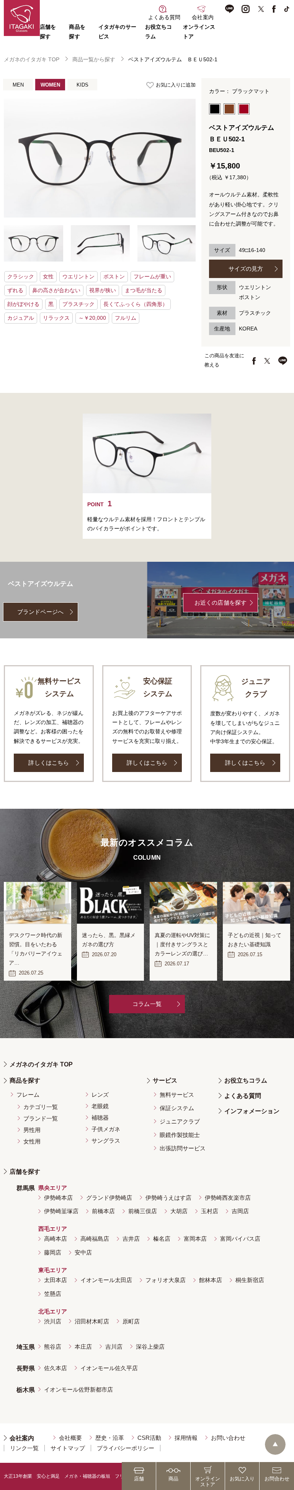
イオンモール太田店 (106, 1280)
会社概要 (70, 1437)
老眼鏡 (100, 1106)
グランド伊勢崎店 (109, 1197)
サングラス (105, 1140)
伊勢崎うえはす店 (168, 1197)
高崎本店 (55, 1238)
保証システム (177, 1108)
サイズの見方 (246, 268)
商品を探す (25, 1080)
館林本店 (210, 1280)
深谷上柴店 (150, 1346)
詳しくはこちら (48, 762)
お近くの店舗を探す (220, 602)
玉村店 (209, 1211)
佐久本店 (55, 1368)
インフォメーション (251, 1111)
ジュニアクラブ (180, 1121)
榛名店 (161, 1238)
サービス (165, 1080)
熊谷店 (52, 1346)
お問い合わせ (228, 1437)
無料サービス (177, 1094)
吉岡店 (240, 1211)
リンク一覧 (24, 1448)
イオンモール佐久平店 (109, 1368)
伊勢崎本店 (58, 1197)
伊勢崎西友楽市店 (228, 1197)
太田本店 (55, 1280)
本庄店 (83, 1346)
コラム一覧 (147, 1004)
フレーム (27, 1094)
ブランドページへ (40, 611)
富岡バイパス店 (240, 1238)
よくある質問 (242, 1096)
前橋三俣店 (142, 1211)
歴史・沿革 (109, 1437)
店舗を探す (25, 1171)
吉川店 (113, 1346)
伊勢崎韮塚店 (61, 1211)
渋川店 (52, 1321)
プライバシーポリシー (125, 1448)
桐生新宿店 (249, 1280)
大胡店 (179, 1211)
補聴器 (100, 1117)
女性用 (32, 1141)
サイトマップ (68, 1448)
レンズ (100, 1094)
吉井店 (131, 1238)
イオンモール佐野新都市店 (78, 1389)
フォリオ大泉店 (165, 1280)
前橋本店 (103, 1211)
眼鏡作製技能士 (180, 1135)
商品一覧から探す (93, 59)
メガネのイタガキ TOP (31, 59)
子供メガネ (105, 1129)
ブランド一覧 (40, 1118)
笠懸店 (52, 1293)
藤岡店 (52, 1252)
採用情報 (186, 1437)
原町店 (131, 1321)
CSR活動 (149, 1437)
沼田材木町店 (92, 1321)
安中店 (83, 1252)
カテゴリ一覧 (40, 1107)
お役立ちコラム (245, 1080)
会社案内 (22, 1438)
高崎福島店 (94, 1238)
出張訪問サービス (183, 1148)
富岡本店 (195, 1238)
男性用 (32, 1130)
